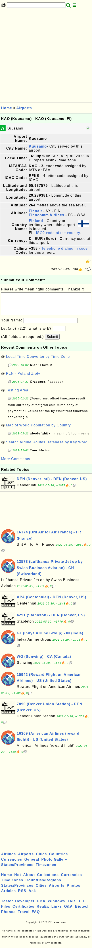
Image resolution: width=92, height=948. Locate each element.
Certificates (23, 906)
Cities (41, 854)
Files (5, 906)
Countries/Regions (43, 880)
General (31, 859)
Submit (52, 337)
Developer (25, 901)
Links (56, 906)
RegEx (43, 906)
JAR (71, 901)
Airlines (8, 854)
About (29, 875)
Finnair (35, 211)
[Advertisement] (46, 57)
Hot (17, 875)
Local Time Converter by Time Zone (38, 356)
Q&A (68, 906)
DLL (81, 901)
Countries (58, 854)
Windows (56, 901)
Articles (8, 891)
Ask (32, 891)
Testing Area (17, 390)
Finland (36, 221)
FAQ (36, 912)
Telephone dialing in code (64, 248)
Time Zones (12, 880)
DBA (41, 901)
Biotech (82, 906)
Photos (73, 885)
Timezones (46, 865)
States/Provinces (17, 865)
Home (6, 108)
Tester (7, 901)
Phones (8, 912)
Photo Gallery (54, 859)
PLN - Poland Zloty (23, 373)
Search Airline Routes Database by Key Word (47, 442)
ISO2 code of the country (58, 233)
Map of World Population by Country (38, 425)
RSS (22, 891)
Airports (24, 108)
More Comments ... (18, 459)
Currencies (11, 859)
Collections (48, 875)
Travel (23, 912)
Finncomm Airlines (46, 215)
